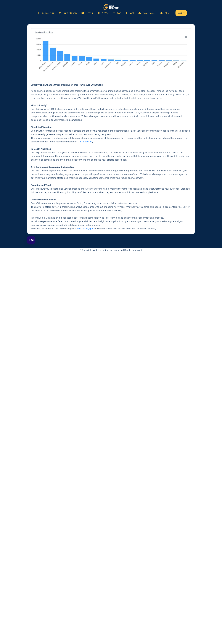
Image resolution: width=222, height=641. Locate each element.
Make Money (149, 12)
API (132, 12)
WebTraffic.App (85, 228)
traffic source (85, 141)
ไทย (179, 12)
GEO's (105, 12)
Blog (167, 12)
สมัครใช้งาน (70, 12)
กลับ (31, 239)
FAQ (119, 12)
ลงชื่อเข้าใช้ (48, 12)
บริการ (89, 12)
